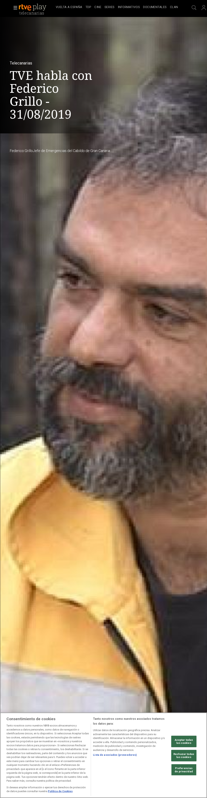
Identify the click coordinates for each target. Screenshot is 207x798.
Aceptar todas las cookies (184, 741)
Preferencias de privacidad (184, 770)
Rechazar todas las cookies (183, 756)
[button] (14, 7)
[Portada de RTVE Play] (33, 7)
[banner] (36, 7)
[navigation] (117, 7)
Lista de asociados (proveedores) (115, 754)
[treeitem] (69, 7)
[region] (103, 755)
